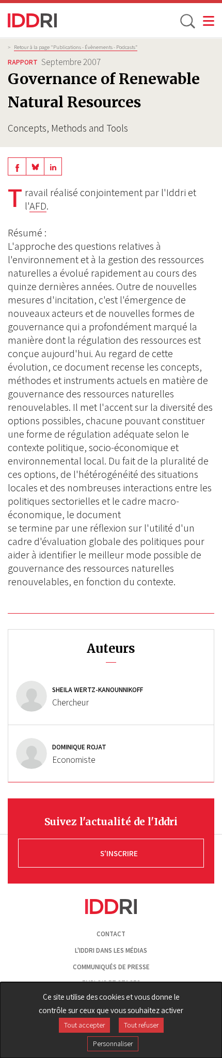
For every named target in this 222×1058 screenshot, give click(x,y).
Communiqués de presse (111, 967)
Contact (111, 933)
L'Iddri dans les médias (111, 950)
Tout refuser (141, 1025)
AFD (37, 206)
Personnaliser (113, 1043)
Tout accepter (84, 1025)
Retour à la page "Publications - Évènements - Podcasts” (75, 47)
